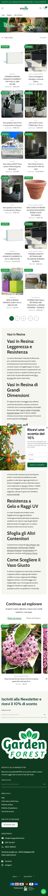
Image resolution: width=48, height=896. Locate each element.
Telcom (12, 161)
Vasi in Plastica (31, 545)
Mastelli (24, 419)
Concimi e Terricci (31, 553)
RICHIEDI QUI (9, 824)
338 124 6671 (10, 842)
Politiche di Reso (7, 805)
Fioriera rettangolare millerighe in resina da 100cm (35, 79)
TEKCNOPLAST (35, 297)
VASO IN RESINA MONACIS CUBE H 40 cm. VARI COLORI (12, 302)
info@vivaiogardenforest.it (14, 838)
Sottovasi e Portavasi (14, 551)
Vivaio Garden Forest (35, 205)
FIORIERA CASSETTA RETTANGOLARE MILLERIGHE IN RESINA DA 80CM (35, 258)
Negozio (9, 15)
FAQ (3, 798)
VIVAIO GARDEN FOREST (35, 74)
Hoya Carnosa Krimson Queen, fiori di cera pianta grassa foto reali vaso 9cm (21, 680)
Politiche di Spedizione (9, 808)
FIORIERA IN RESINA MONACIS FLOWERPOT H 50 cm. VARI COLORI (12, 256)
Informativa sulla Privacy (10, 801)
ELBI (12, 120)
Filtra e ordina (8, 37)
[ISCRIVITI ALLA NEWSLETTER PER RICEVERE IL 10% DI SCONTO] (24, 2)
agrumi (23, 410)
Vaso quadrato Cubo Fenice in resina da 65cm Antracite (12, 124)
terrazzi (24, 486)
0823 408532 (10, 847)
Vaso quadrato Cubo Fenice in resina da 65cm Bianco (12, 209)
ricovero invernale (13, 494)
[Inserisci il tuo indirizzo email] (44, 715)
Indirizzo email (6, 710)
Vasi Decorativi (23, 548)
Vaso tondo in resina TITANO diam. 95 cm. (35, 124)
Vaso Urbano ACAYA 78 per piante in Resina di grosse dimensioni (12, 166)
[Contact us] (43, 891)
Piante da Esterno (33, 618)
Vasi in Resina (18, 15)
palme (28, 410)
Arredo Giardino (28, 551)
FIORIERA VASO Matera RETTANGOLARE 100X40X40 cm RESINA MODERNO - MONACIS (36, 304)
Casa (3, 15)
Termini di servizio (7, 811)
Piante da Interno (14, 618)
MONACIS (12, 74)
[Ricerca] (41, 8)
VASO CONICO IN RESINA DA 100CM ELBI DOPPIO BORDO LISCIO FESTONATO (35, 211)
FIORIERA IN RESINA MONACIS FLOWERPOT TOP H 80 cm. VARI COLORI (12, 80)
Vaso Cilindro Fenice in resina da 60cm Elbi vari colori (35, 166)
